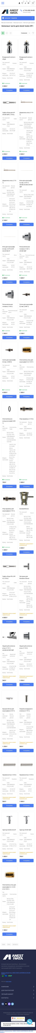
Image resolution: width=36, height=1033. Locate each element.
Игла (9, 944)
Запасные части (17, 22)
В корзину (9, 90)
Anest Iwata (8, 981)
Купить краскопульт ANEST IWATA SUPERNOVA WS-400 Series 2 (15, 973)
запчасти (15, 944)
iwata (3, 944)
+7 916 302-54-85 (29, 10)
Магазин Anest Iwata (6, 22)
